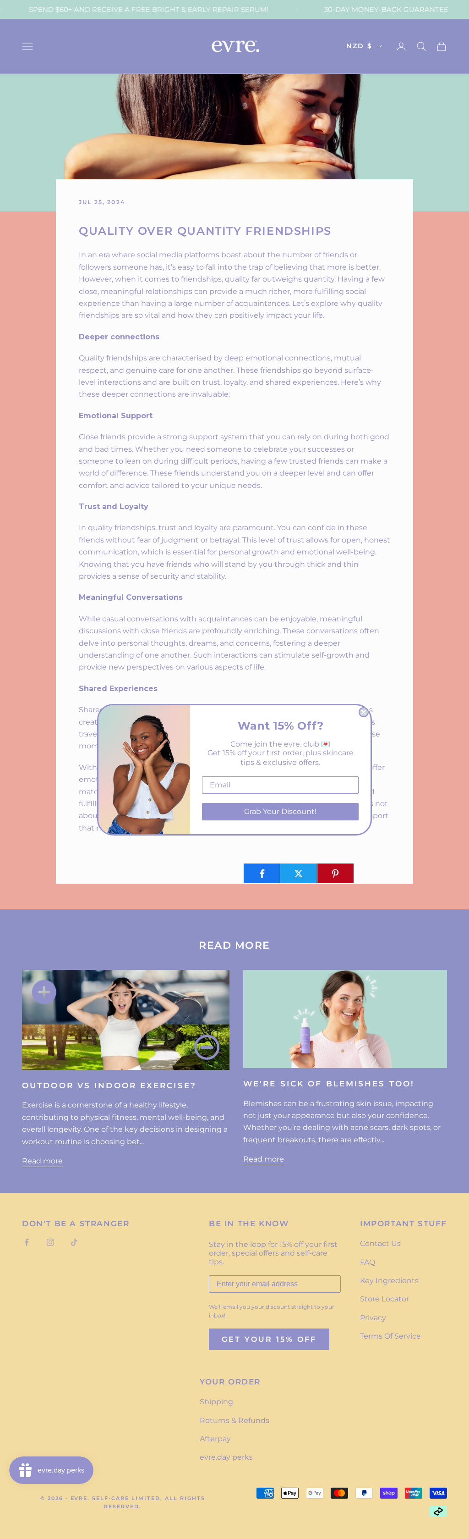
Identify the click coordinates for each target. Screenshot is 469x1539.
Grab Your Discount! (280, 811)
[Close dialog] (363, 712)
